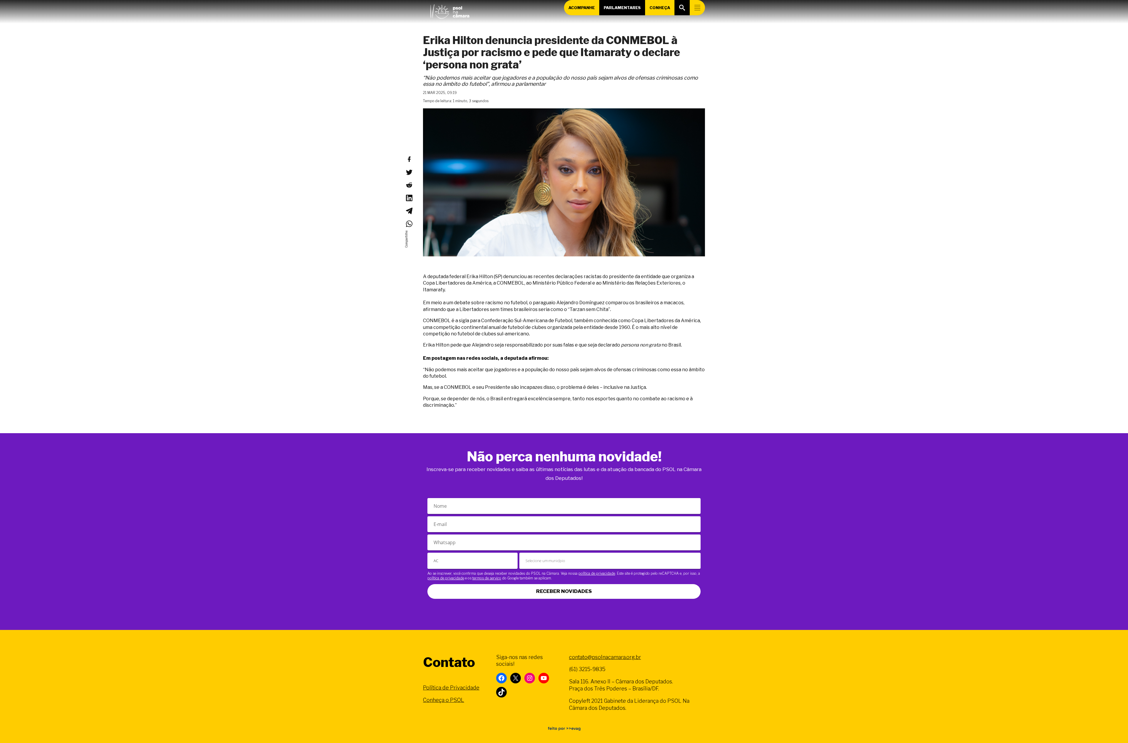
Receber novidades (564, 591)
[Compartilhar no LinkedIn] (409, 198)
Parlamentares (622, 7)
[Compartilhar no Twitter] (409, 172)
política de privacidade (596, 573)
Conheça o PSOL (443, 700)
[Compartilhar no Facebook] (409, 159)
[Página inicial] (449, 10)
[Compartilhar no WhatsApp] (409, 223)
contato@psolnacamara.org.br (605, 657)
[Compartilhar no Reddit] (409, 185)
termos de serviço (486, 578)
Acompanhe (581, 7)
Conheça (659, 7)
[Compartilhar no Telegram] (409, 211)
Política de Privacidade (451, 688)
